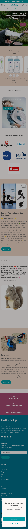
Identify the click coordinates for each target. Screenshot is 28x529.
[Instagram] (15, 523)
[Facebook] (12, 523)
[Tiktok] (17, 523)
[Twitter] (10, 523)
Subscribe (14, 519)
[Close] (24, 500)
